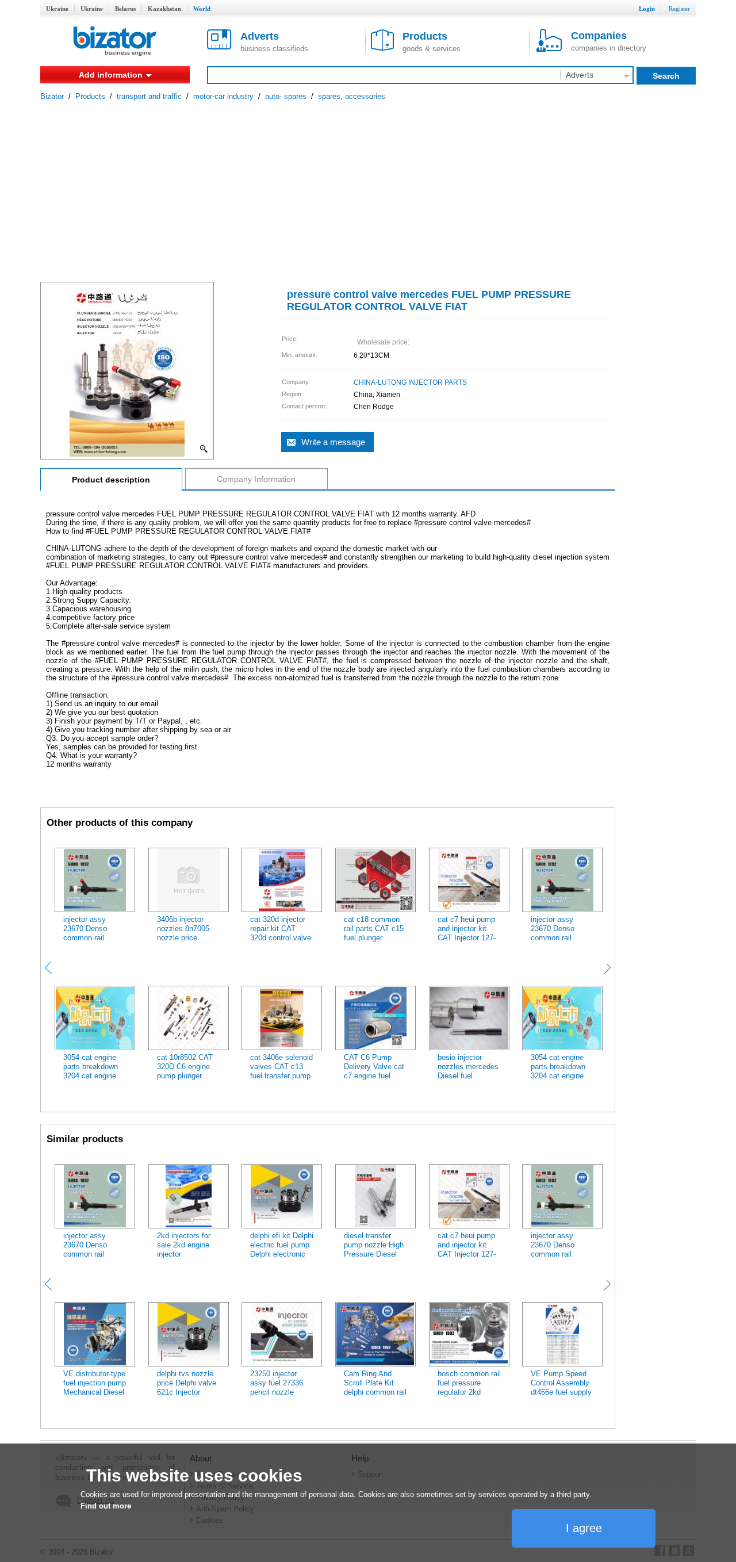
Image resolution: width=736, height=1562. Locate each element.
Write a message (333, 442)
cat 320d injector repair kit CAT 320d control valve (280, 928)
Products (90, 96)
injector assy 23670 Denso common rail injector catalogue (92, 933)
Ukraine (57, 8)
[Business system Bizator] (115, 42)
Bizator (52, 96)
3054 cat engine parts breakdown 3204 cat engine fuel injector (90, 1071)
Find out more (105, 1506)
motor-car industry (223, 96)
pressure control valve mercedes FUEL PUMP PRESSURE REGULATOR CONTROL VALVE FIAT (429, 300)
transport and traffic (149, 96)
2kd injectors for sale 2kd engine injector (183, 1244)
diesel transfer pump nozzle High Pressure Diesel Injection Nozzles (374, 1249)
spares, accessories (351, 96)
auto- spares (285, 96)
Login (647, 8)
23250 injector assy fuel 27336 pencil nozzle (276, 1382)
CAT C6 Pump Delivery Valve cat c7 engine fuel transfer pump (374, 1071)
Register (679, 8)
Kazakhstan (164, 8)
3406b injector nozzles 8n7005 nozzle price (183, 928)
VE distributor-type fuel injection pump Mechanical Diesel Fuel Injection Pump (94, 1392)
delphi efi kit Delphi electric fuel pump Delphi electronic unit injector (281, 1249)
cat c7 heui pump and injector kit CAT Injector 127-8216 (467, 933)
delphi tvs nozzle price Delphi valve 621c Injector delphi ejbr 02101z (187, 1387)
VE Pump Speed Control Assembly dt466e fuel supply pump (561, 1387)
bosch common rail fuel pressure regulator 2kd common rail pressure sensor (469, 1392)
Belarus (125, 8)
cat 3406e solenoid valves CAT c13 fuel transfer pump (281, 1066)
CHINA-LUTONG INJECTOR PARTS (410, 382)
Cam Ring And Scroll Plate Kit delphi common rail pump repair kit (375, 1387)
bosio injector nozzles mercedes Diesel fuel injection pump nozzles (468, 1075)
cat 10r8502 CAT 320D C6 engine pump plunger (185, 1066)
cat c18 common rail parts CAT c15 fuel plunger (374, 928)
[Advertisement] (368, 186)
